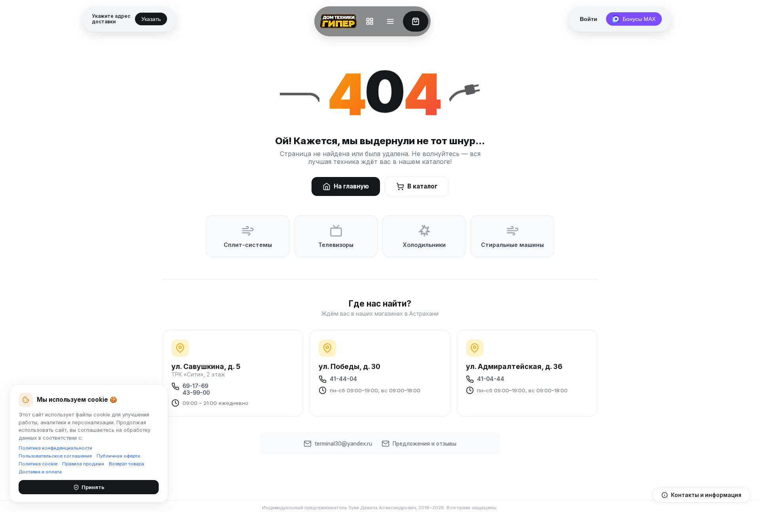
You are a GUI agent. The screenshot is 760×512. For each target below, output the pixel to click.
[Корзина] (415, 21)
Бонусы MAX (639, 19)
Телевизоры (335, 244)
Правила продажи (83, 464)
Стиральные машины (512, 244)
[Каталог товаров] (369, 21)
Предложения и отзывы (424, 443)
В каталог (422, 186)
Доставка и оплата (40, 471)
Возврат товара (126, 464)
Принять (93, 487)
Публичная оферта (118, 456)
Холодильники (424, 244)
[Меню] (390, 21)
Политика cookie (38, 464)
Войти (588, 19)
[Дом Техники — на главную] (337, 21)
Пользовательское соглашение (55, 456)
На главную (351, 186)
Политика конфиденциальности (55, 448)
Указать (151, 19)
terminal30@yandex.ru (343, 443)
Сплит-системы (248, 244)
